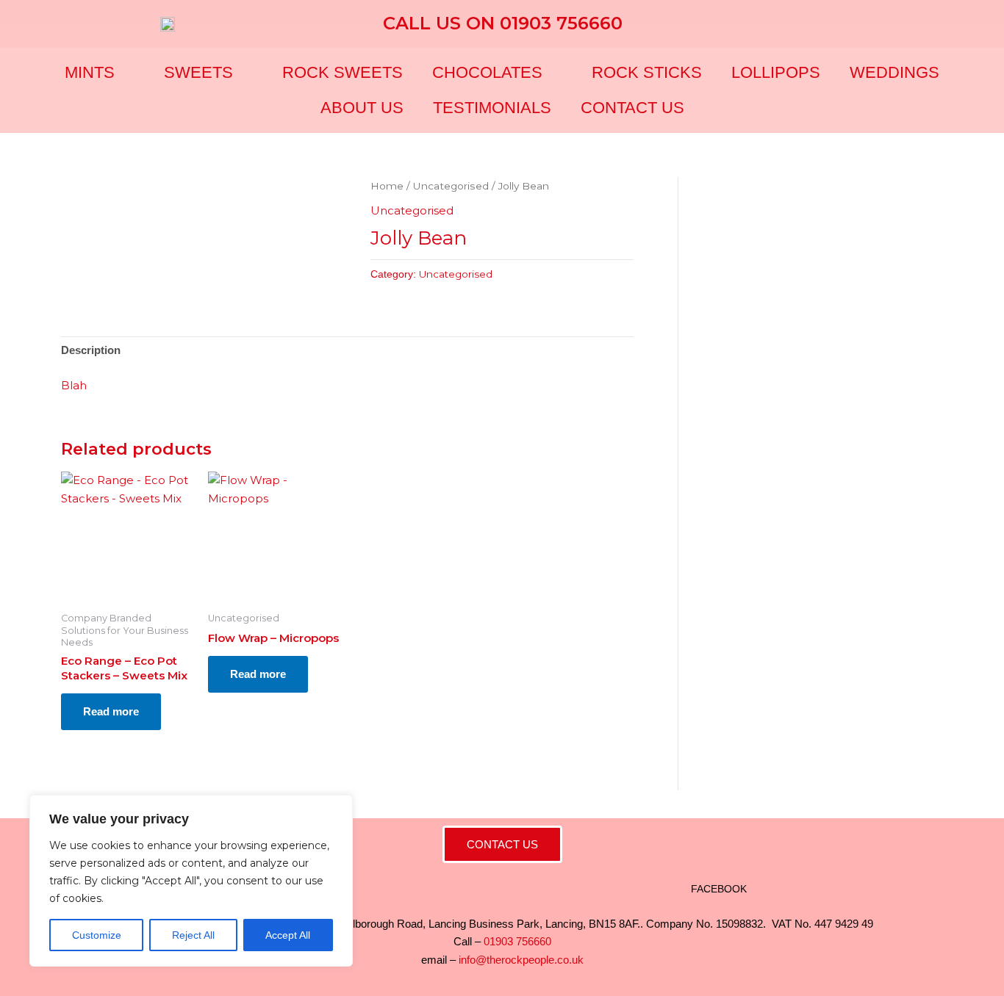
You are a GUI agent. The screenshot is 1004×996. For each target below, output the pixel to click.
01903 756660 (517, 941)
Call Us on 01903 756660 (503, 23)
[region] (191, 881)
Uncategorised (451, 186)
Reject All (193, 935)
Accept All (287, 935)
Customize (96, 935)
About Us (362, 107)
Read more (111, 711)
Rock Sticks (647, 72)
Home (387, 186)
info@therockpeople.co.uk (521, 959)
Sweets (198, 72)
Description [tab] (91, 350)
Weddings (894, 72)
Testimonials (492, 107)
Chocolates (487, 72)
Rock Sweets (342, 72)
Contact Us (632, 107)
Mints (90, 72)
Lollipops (775, 72)
